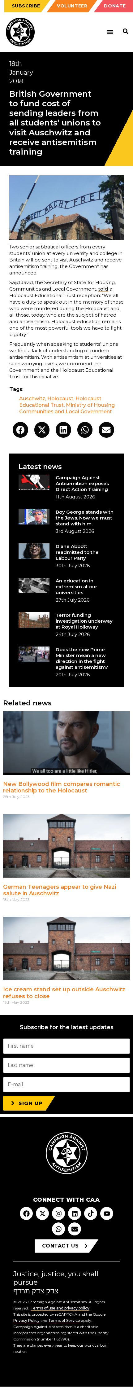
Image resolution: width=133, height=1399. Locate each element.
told (103, 289)
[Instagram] (58, 1213)
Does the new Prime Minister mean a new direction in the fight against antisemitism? (82, 658)
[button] (110, 32)
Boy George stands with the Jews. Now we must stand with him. (85, 518)
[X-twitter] (42, 1213)
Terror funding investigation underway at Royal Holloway (84, 621)
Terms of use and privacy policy (60, 1308)
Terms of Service (64, 1320)
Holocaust (60, 398)
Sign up (31, 1103)
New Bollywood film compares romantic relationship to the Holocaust (61, 787)
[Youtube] (106, 1213)
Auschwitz (32, 398)
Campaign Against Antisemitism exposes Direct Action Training (82, 483)
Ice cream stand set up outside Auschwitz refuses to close (64, 993)
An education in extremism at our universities (76, 586)
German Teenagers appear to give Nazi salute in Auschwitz (59, 890)
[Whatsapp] (58, 1228)
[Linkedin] (74, 1213)
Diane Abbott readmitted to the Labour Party (77, 552)
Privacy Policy (26, 1320)
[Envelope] (74, 1228)
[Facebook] (26, 1213)
